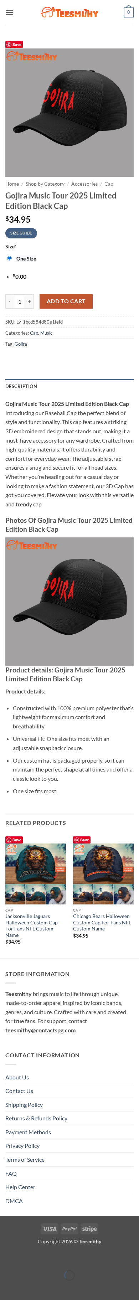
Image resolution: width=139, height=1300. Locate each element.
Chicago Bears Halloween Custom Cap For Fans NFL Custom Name (102, 922)
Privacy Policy (22, 1145)
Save (16, 44)
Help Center (20, 1186)
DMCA (14, 1200)
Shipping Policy (24, 1104)
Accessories (84, 184)
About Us (17, 1077)
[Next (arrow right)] (28, 1288)
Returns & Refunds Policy (36, 1118)
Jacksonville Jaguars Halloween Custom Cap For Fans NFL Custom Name (31, 925)
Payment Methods (28, 1132)
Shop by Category (45, 184)
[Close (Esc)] (69, 1258)
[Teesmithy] (69, 12)
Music (46, 333)
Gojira (21, 344)
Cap (108, 184)
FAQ (11, 1173)
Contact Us (19, 1090)
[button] (9, 12)
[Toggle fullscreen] (28, 1258)
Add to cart (66, 301)
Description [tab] (21, 386)
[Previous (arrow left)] (7, 1288)
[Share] (48, 1258)
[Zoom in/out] (7, 1258)
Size (10, 246)
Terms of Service (25, 1159)
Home (12, 184)
